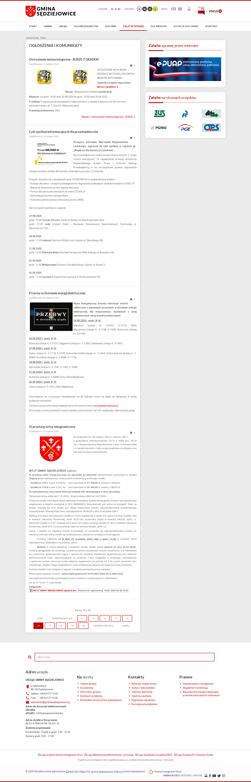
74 (116, 618)
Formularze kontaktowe (144, 704)
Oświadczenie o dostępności (198, 683)
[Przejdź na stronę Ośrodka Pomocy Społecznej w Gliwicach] (211, 127)
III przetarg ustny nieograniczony (52, 427)
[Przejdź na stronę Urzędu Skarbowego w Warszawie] (185, 113)
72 (93, 618)
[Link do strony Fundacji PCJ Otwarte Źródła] (193, 754)
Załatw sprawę (88, 683)
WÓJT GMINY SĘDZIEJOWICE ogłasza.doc (55, 590)
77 (49, 625)
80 (83, 625)
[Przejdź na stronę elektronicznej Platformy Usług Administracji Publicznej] (185, 69)
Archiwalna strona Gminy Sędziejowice (101, 700)
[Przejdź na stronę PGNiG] (159, 127)
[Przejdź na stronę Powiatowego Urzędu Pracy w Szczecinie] (211, 113)
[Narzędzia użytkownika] (132, 65)
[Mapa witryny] (189, 9)
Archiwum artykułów (91, 696)
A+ (119, 9)
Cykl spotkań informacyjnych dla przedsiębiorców (63, 132)
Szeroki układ (180, 9)
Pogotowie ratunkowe (143, 700)
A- (112, 9)
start (40, 618)
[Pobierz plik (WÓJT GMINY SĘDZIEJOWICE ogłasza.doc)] (31, 590)
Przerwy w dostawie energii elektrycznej (57, 293)
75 (127, 618)
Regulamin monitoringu (195, 687)
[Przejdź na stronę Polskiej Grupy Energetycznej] (185, 127)
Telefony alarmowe (141, 692)
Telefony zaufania (141, 696)
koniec (125, 625)
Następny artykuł (103, 625)
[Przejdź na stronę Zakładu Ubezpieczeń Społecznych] (159, 113)
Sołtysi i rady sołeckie (143, 687)
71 (82, 618)
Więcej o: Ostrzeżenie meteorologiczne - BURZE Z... (109, 116)
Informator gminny (90, 692)
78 (61, 625)
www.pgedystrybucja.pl (105, 405)
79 (72, 625)
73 (104, 618)
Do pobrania (86, 687)
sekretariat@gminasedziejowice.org (50, 702)
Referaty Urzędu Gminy (144, 683)
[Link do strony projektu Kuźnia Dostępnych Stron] (60, 754)
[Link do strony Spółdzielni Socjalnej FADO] (154, 754)
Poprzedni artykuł (62, 618)
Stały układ (174, 9)
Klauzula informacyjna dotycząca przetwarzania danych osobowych (201, 694)
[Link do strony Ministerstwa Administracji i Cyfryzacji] (109, 754)
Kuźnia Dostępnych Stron (168, 771)
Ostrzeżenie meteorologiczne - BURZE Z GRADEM (64, 59)
